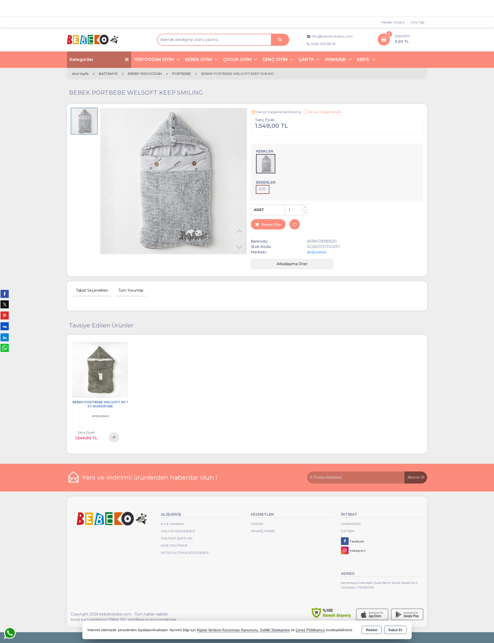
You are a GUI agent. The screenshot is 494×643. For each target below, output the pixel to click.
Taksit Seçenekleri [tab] (92, 290)
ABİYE (363, 59)
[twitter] (5, 304)
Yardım (257, 524)
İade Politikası (174, 545)
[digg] (5, 326)
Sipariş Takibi (263, 531)
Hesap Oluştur (393, 22)
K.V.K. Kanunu (172, 524)
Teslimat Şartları (176, 538)
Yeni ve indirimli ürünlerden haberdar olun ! (149, 477)
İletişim (347, 531)
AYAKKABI (336, 59)
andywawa (316, 252)
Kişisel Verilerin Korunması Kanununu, (228, 630)
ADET (259, 210)
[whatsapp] (5, 348)
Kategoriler (81, 59)
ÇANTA (306, 59)
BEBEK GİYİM (199, 59)
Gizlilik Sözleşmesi (178, 531)
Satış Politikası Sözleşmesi (185, 553)
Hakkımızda (351, 524)
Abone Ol (416, 477)
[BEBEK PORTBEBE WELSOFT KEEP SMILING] (173, 181)
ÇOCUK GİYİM (238, 59)
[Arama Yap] (280, 40)
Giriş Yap (417, 22)
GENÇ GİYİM (275, 59)
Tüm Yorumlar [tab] (131, 290)
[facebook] (5, 294)
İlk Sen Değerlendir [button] (324, 112)
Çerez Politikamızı (310, 630)
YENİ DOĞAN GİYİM (154, 59)
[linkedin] (5, 337)
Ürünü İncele (114, 437)
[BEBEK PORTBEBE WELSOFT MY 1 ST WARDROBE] (100, 369)
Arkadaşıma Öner (292, 264)
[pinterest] (5, 315)
